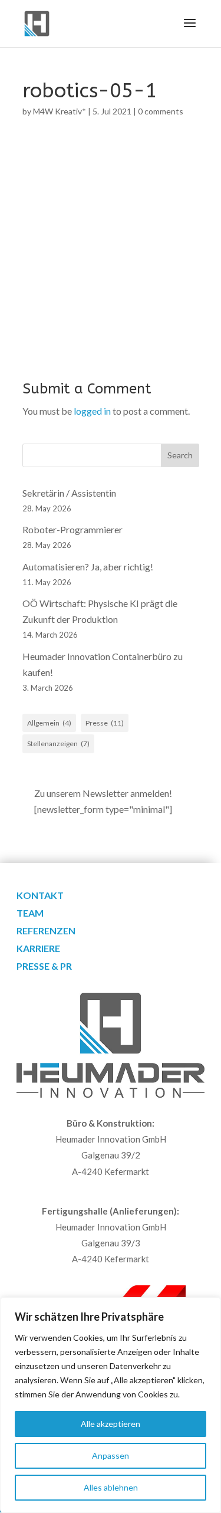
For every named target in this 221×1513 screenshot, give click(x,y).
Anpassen (110, 1455)
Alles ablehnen (111, 1487)
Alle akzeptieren (110, 1424)
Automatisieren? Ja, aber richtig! (87, 566)
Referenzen (46, 931)
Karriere (38, 949)
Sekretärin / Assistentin (69, 492)
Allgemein (49, 722)
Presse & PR (44, 967)
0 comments (160, 111)
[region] (110, 1405)
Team (30, 913)
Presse (104, 722)
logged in (92, 410)
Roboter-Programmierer (72, 529)
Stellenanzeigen (58, 743)
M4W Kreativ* (59, 111)
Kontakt (40, 896)
